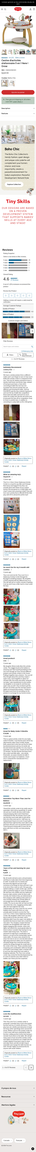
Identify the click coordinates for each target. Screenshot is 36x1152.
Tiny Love (9, 1145)
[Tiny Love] (18, 9)
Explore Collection (14, 184)
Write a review (20, 57)
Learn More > (18, 102)
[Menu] (2, 9)
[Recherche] (6, 9)
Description (5, 108)
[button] (4, 52)
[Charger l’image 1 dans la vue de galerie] (18, 30)
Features (4, 113)
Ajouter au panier (18, 92)
